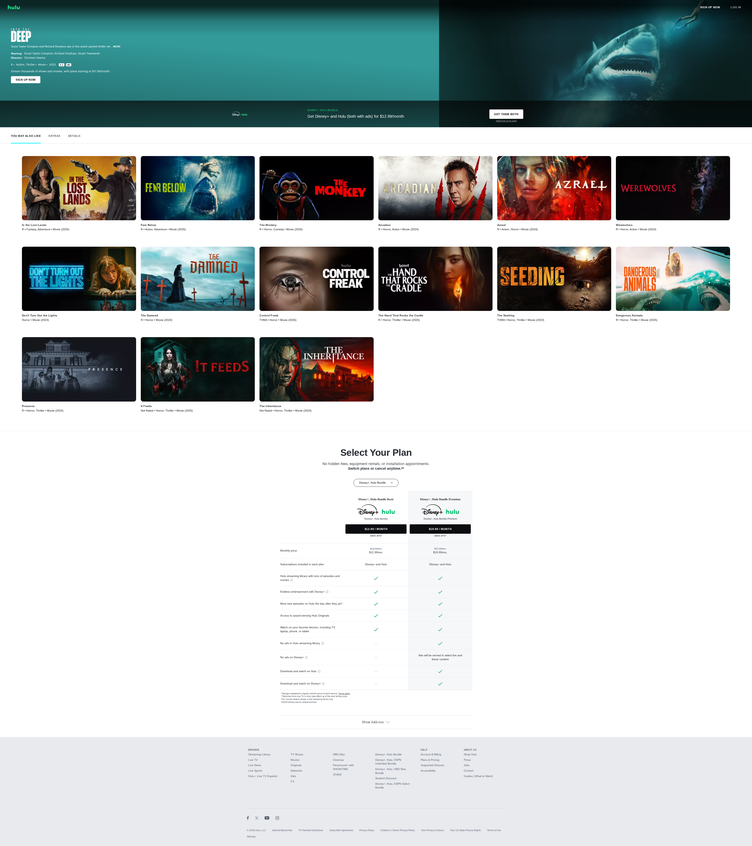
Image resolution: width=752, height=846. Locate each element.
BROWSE (253, 749)
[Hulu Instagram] (277, 818)
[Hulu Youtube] (270, 818)
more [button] (117, 46)
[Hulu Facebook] (251, 818)
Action (20, 64)
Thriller (30, 64)
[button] (26, 135)
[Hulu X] (260, 818)
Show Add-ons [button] (373, 722)
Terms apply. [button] (344, 694)
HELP (424, 749)
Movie (42, 64)
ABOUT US (470, 749)
